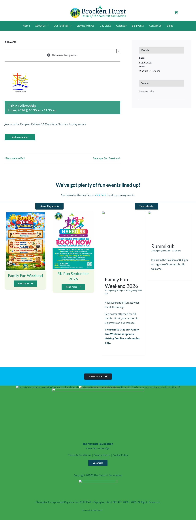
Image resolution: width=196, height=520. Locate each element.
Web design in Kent (73, 510)
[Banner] (98, 5)
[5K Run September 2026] (73, 213)
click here (100, 195)
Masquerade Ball (15, 158)
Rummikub (163, 246)
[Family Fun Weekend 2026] (123, 213)
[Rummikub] (169, 213)
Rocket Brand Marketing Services (117, 510)
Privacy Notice (102, 455)
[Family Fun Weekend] (25, 213)
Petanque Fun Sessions (106, 158)
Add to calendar (20, 137)
